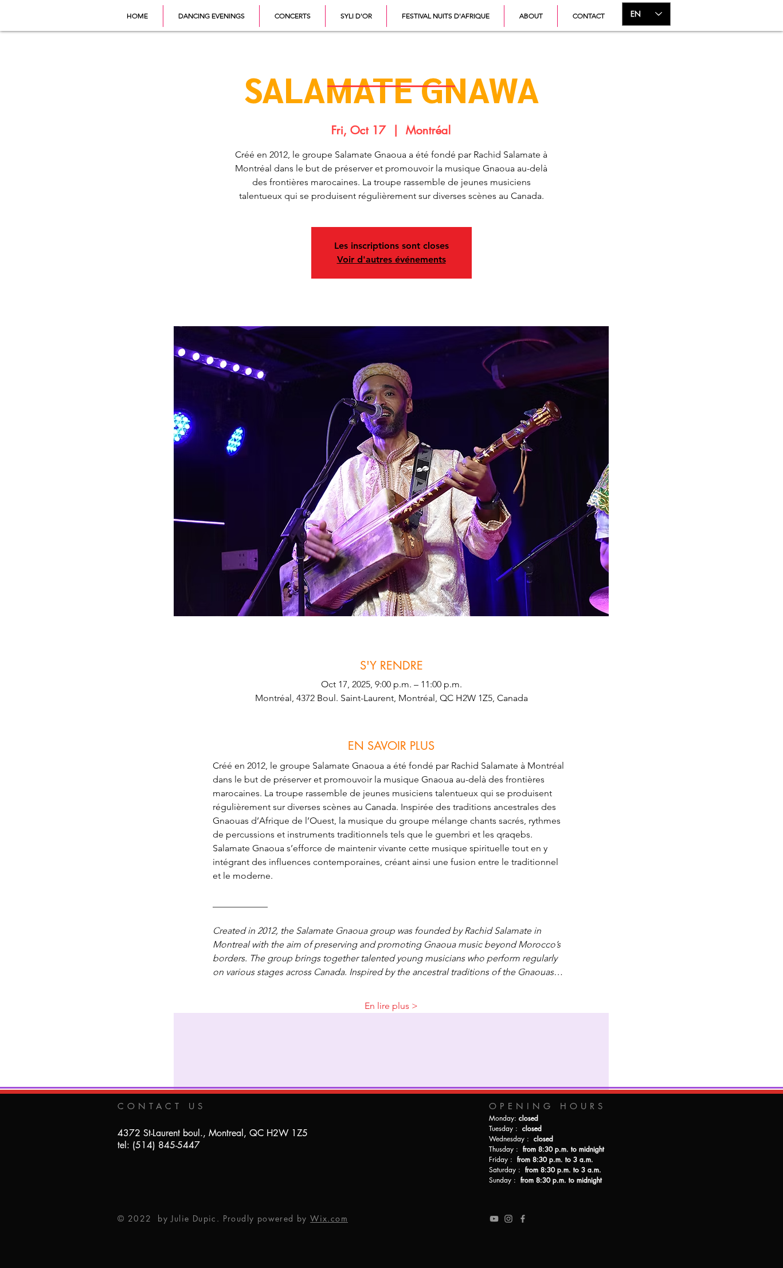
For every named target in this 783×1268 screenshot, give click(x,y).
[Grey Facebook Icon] (523, 1219)
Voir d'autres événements (391, 259)
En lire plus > (391, 1005)
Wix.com (329, 1218)
